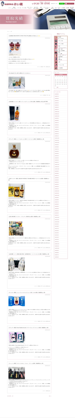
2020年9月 (57, 250)
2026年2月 (57, 107)
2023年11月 (57, 166)
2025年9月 (57, 118)
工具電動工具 (52, 8)
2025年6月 (57, 124)
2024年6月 (57, 151)
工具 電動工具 (60, 59)
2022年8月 (57, 199)
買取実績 (47, 66)
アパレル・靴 (61, 64)
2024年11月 (57, 140)
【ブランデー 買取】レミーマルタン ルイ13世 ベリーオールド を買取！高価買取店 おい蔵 (26, 139)
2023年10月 (57, 168)
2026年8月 (57, 94)
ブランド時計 (24, 7)
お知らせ (44, 132)
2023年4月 (57, 182)
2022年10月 (57, 195)
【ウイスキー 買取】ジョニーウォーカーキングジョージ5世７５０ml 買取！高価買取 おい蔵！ (27, 292)
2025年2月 (57, 133)
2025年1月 (57, 135)
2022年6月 (57, 204)
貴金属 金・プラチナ (61, 38)
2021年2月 (57, 239)
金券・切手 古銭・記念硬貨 (61, 50)
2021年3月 (57, 237)
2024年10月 (57, 142)
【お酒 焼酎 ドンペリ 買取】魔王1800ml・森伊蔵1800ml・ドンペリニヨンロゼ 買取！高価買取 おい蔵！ (29, 254)
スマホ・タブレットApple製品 (46, 8)
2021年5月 (57, 232)
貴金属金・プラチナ (14, 8)
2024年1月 (57, 162)
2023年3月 (57, 184)
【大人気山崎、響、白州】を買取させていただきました (19, 73)
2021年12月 (57, 217)
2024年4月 (57, 155)
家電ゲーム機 (41, 8)
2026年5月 (57, 100)
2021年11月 (57, 219)
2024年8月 (57, 146)
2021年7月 (57, 228)
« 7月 (57, 87)
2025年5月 (57, 127)
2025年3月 (57, 131)
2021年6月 (57, 230)
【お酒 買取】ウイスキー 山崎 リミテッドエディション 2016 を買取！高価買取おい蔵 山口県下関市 (28, 101)
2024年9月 (57, 144)
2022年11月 (57, 193)
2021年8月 (57, 226)
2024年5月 (57, 153)
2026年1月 (57, 109)
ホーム (10, 7)
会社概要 (67, 7)
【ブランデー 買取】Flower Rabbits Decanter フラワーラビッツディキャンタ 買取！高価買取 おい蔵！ (28, 327)
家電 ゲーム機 (60, 53)
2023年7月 (57, 175)
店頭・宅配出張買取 (72, 8)
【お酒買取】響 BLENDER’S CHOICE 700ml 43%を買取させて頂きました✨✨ (24, 35)
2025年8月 (57, 120)
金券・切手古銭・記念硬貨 (35, 8)
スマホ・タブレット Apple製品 (62, 56)
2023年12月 (57, 164)
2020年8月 (57, 252)
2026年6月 (57, 98)
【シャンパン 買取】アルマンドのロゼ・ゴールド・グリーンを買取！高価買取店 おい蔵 (25, 363)
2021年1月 (57, 241)
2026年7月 (57, 96)
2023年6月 (57, 177)
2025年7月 (57, 122)
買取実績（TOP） (43, 66)
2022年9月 (57, 197)
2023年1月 (57, 188)
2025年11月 (57, 113)
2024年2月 (57, 160)
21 (62, 82)
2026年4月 (57, 102)
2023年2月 (57, 186)
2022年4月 (57, 208)
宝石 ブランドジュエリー (62, 47)
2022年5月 (57, 206)
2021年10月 (57, 221)
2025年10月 (57, 116)
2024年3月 (57, 157)
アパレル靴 (58, 8)
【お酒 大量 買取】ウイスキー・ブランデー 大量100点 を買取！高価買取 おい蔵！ (24, 216)
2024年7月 (57, 149)
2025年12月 (57, 111)
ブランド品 (19, 7)
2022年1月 (57, 215)
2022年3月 (57, 210)
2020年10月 (57, 248)
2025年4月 (57, 129)
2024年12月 (57, 138)
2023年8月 (57, 173)
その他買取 (63, 7)
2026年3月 (57, 105)
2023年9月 (57, 171)
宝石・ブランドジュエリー (29, 8)
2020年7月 (57, 254)
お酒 (55, 7)
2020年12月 (57, 243)
